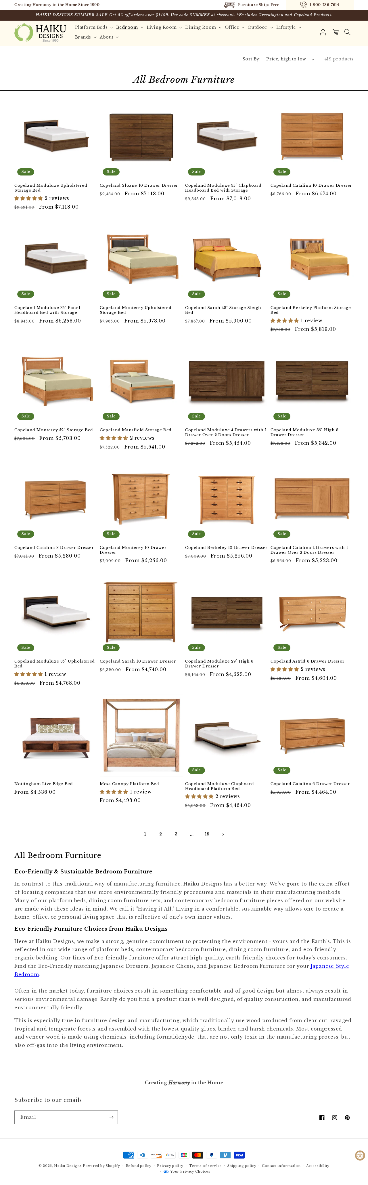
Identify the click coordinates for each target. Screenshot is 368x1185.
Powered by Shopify (101, 1166)
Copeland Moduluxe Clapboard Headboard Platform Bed (219, 786)
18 (207, 834)
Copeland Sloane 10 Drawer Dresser (139, 185)
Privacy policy (170, 1166)
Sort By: (251, 59)
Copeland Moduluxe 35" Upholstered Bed (54, 664)
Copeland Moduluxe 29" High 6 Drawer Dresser (219, 664)
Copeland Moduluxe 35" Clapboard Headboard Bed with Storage (223, 188)
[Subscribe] (111, 1117)
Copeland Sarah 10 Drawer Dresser (138, 661)
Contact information (281, 1166)
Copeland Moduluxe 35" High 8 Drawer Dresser (305, 432)
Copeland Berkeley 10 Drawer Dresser (226, 547)
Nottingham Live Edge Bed (43, 784)
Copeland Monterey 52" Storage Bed (53, 430)
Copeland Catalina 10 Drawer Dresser (311, 185)
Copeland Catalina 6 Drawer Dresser (310, 784)
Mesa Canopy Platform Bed (129, 784)
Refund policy (139, 1166)
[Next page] (222, 834)
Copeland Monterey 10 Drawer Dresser (133, 550)
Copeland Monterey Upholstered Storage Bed (135, 310)
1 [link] (145, 834)
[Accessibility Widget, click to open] (360, 1155)
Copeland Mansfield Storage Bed (136, 430)
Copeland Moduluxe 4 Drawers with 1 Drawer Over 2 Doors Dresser (226, 432)
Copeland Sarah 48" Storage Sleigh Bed (223, 310)
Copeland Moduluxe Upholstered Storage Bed (50, 188)
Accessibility (317, 1166)
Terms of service (205, 1166)
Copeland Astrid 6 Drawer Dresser (307, 661)
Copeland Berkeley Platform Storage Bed (311, 310)
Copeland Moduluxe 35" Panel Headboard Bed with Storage (47, 310)
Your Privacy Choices (190, 1171)
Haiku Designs (68, 1166)
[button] (347, 32)
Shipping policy (241, 1166)
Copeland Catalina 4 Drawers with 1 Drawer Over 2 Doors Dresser (309, 550)
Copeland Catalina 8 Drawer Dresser (54, 547)
